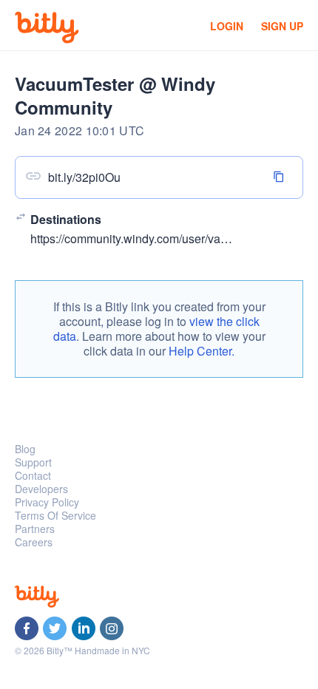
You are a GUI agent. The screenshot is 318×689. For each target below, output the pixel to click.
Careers (34, 542)
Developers (41, 488)
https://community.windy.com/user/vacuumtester (154, 238)
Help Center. (201, 350)
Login (226, 26)
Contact (33, 475)
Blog (25, 448)
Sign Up (282, 26)
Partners (35, 528)
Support (33, 462)
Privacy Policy (47, 502)
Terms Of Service (55, 515)
